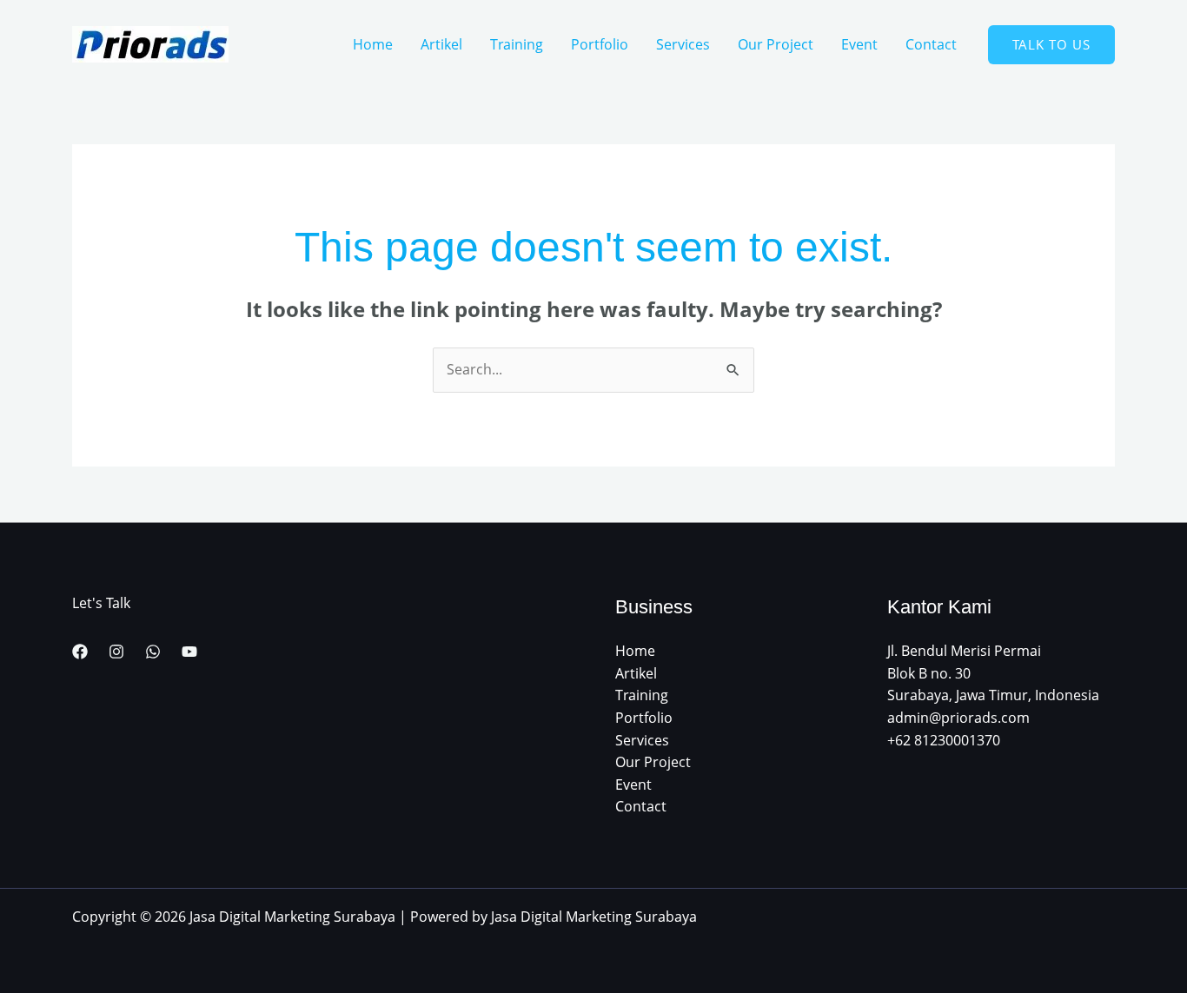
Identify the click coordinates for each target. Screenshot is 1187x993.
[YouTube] (189, 651)
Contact (931, 44)
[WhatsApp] (153, 651)
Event (859, 44)
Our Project (775, 44)
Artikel (441, 44)
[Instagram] (116, 651)
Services (683, 44)
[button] (1051, 44)
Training (516, 44)
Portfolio (599, 44)
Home (373, 44)
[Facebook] (80, 651)
